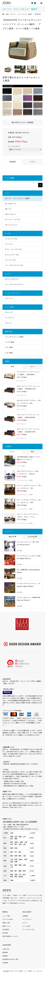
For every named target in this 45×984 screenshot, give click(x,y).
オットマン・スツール (12, 219)
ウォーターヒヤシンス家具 (14, 337)
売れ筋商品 (6, 929)
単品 (12, 366)
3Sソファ (8, 209)
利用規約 (5, 956)
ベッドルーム (9, 317)
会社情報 (5, 962)
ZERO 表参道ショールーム (10, 936)
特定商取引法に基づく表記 (10, 959)
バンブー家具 (9, 342)
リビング (8, 323)
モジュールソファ (11, 225)
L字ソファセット (11, 214)
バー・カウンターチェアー (14, 284)
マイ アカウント (27, 919)
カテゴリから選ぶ (8, 919)
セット (32, 366)
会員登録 (25, 916)
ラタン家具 (9, 347)
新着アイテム (6, 926)
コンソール (9, 244)
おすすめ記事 (32, 536)
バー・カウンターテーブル (14, 265)
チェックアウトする (28, 929)
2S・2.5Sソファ (10, 204)
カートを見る (26, 926)
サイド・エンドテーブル (13, 249)
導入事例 (5, 933)
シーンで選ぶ (6, 916)
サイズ (32, 162)
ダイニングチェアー (12, 279)
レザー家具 (9, 353)
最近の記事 (12, 536)
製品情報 (13, 162)
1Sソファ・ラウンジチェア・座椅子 (17, 198)
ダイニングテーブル (12, 255)
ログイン (25, 923)
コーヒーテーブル (11, 239)
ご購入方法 (6, 949)
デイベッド (9, 298)
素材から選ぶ (6, 923)
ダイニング (9, 312)
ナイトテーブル (10, 260)
